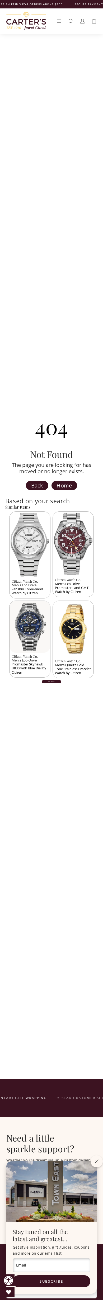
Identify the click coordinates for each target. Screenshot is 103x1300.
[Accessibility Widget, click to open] (9, 1280)
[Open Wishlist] (9, 1292)
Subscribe (51, 1281)
